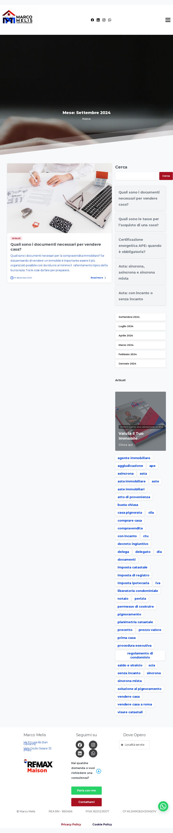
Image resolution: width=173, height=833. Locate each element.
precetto (125, 630)
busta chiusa (128, 505)
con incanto (127, 536)
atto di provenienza (134, 497)
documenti (127, 559)
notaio (123, 599)
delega (123, 552)
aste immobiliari (131, 489)
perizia (140, 599)
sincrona (154, 673)
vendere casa (129, 697)
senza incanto (129, 673)
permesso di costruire (136, 606)
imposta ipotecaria (133, 583)
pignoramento (129, 614)
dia (159, 552)
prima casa (126, 638)
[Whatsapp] (93, 753)
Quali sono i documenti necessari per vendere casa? (139, 198)
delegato (143, 552)
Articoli (120, 380)
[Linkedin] (80, 753)
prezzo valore (150, 630)
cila (151, 512)
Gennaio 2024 (127, 363)
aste (155, 481)
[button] (163, 806)
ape (152, 466)
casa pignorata (130, 512)
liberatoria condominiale (138, 591)
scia (152, 665)
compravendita (130, 528)
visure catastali (130, 712)
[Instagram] (104, 19)
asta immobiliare (131, 481)
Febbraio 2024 (128, 354)
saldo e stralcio (130, 665)
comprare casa (130, 520)
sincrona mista (130, 681)
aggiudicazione (130, 466)
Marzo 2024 (126, 345)
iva (157, 583)
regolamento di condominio (140, 655)
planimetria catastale (135, 622)
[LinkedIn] (98, 19)
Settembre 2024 (129, 316)
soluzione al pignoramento (140, 689)
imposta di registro (133, 575)
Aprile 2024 (126, 335)
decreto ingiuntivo (133, 544)
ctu (146, 536)
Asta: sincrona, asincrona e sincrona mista (137, 272)
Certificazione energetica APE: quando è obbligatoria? (140, 246)
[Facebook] (92, 19)
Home (86, 118)
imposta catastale (132, 567)
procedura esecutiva (135, 645)
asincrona (126, 473)
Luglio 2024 (126, 326)
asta (143, 473)
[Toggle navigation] (168, 20)
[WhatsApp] (110, 19)
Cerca (121, 167)
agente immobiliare (134, 458)
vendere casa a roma (135, 704)
